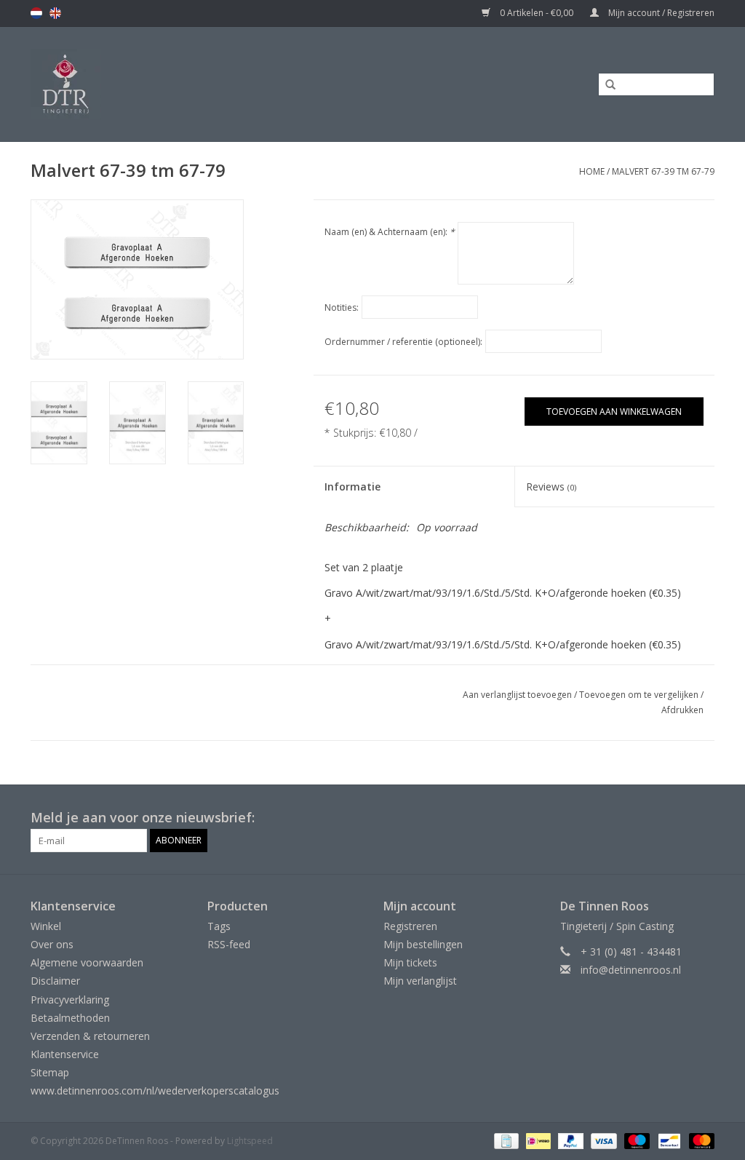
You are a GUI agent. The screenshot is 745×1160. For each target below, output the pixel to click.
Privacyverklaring (70, 999)
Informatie (352, 486)
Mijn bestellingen (423, 944)
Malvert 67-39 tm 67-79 (663, 171)
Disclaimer (55, 981)
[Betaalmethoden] (505, 1140)
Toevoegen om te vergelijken (640, 694)
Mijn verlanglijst (420, 981)
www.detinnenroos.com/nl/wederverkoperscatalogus (155, 1090)
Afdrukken (682, 710)
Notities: (341, 307)
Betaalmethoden (70, 1018)
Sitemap (50, 1072)
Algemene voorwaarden (87, 962)
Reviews (551, 486)
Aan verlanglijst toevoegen (517, 694)
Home (592, 171)
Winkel (46, 926)
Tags (219, 926)
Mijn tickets (410, 962)
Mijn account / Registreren (660, 13)
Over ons (52, 944)
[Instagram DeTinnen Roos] (702, 818)
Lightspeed (250, 1141)
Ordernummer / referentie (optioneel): (403, 341)
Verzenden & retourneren (90, 1036)
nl (36, 13)
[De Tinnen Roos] (155, 84)
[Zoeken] (605, 85)
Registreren (410, 926)
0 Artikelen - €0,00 (536, 13)
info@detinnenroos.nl (631, 970)
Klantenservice (65, 1054)
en (55, 13)
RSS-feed (228, 944)
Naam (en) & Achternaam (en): (389, 232)
